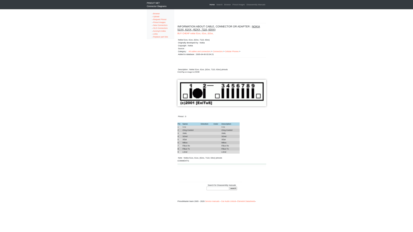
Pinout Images (238, 5)
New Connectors (160, 25)
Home (213, 5)
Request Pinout (159, 19)
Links (155, 34)
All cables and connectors (200, 51)
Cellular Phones (232, 51)
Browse (227, 5)
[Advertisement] (155, 71)
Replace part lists (160, 37)
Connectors (218, 51)
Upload (156, 16)
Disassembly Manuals (256, 5)
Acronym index (159, 31)
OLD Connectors (160, 28)
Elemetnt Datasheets (246, 201)
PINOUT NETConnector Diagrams (156, 4)
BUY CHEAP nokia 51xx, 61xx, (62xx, (195, 33)
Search (219, 5)
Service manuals (212, 201)
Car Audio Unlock (228, 201)
